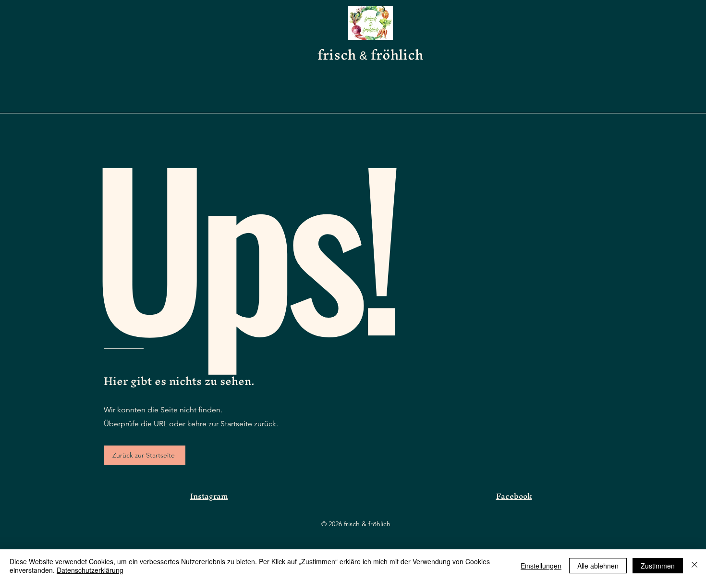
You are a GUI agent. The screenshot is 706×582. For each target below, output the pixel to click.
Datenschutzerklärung (90, 570)
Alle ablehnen (598, 565)
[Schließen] (694, 565)
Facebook (514, 496)
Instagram (209, 496)
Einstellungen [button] (541, 565)
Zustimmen (658, 565)
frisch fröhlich (370, 54)
